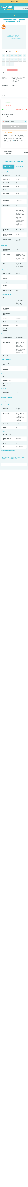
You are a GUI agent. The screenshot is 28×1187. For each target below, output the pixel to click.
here (12, 140)
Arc (12, 89)
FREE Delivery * (15, 1)
